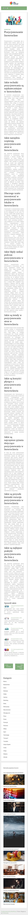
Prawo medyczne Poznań (9, 814)
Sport (4, 731)
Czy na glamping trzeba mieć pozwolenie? (13, 772)
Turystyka (5, 741)
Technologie (6, 735)
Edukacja (5, 690)
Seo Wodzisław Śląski (19, 666)
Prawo (4, 719)
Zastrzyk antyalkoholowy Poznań (11, 890)
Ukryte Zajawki (6, 744)
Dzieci (4, 687)
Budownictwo (6, 684)
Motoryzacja (6, 706)
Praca (4, 716)
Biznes (5, 681)
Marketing (7, 29)
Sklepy (5, 728)
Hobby (4, 694)
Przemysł (5, 722)
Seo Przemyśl (8, 665)
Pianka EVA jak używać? (9, 800)
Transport (5, 738)
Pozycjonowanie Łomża (16, 638)
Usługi (4, 750)
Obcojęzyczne (6, 713)
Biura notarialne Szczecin (9, 876)
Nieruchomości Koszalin (9, 904)
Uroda (4, 747)
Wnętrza (5, 754)
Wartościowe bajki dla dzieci (10, 786)
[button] (14, 8)
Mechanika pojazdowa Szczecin (10, 768)
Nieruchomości (6, 709)
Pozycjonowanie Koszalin (17, 628)
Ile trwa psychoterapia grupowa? (11, 849)
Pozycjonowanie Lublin (16, 617)
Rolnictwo (5, 725)
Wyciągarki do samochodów (10, 862)
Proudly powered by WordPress (8, 911)
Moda (4, 703)
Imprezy (5, 697)
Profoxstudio (5, 913)
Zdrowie (5, 757)
